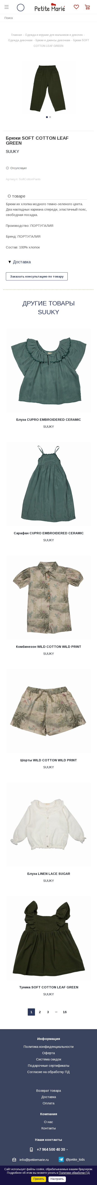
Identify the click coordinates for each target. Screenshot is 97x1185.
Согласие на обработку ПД (48, 1072)
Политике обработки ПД (74, 1172)
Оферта (48, 1053)
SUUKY (12, 151)
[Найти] (91, 17)
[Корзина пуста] (88, 7)
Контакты (48, 1128)
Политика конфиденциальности (49, 1047)
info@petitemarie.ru (34, 1160)
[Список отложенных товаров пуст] (79, 7)
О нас (48, 1122)
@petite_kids (75, 1159)
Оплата (48, 1103)
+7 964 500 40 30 (51, 1149)
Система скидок (48, 1059)
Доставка (48, 1097)
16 (65, 1012)
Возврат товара (48, 1090)
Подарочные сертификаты (48, 1065)
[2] (48, 88)
